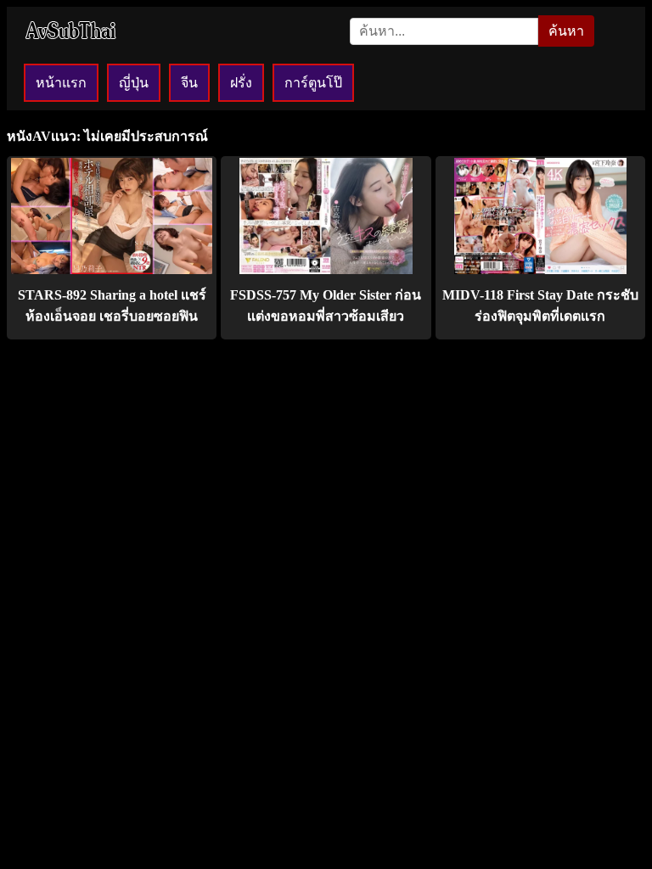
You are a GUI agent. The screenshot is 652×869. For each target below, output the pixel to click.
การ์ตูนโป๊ (313, 83)
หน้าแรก (61, 83)
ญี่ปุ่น (134, 83)
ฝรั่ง (241, 83)
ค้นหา (566, 31)
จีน (189, 83)
